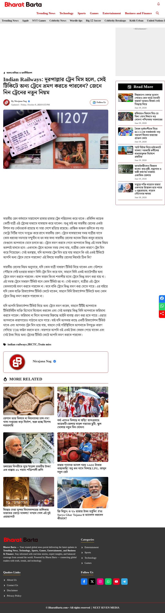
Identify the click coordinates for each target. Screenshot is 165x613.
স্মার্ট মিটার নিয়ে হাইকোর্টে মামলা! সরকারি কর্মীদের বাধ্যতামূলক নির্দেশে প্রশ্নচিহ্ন (148, 152)
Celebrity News (57, 21)
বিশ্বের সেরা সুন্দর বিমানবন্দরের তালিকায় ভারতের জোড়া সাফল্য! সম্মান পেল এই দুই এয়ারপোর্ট (26, 513)
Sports (82, 13)
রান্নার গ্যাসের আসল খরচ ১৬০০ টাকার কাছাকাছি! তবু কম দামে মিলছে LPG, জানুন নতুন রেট (81, 468)
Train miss (44, 344)
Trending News (45, 13)
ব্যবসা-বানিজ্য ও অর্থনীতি (17, 73)
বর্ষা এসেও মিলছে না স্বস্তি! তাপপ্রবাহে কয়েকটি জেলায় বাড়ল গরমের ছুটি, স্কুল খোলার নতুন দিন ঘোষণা (79, 424)
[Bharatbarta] (23, 4)
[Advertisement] (56, 48)
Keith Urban (136, 21)
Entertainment (112, 13)
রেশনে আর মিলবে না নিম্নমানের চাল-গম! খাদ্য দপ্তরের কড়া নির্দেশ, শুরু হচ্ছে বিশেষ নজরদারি (27, 422)
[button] (157, 13)
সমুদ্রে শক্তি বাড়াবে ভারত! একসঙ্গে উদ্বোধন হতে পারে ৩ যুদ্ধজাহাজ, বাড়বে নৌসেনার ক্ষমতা (148, 189)
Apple (25, 21)
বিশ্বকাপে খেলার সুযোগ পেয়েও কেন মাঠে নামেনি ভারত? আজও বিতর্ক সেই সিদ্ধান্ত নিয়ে (147, 99)
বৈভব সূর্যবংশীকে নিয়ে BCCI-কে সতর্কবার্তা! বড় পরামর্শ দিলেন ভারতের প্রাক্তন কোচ (147, 133)
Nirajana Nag (20, 101)
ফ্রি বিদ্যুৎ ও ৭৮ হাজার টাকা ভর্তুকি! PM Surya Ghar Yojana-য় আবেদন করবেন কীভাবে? (80, 515)
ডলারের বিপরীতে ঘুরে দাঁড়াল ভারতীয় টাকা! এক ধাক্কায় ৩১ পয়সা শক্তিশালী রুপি (27, 468)
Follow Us (101, 102)
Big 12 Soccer (93, 21)
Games (94, 13)
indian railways (17, 344)
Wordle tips (76, 21)
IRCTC (32, 344)
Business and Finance (138, 13)
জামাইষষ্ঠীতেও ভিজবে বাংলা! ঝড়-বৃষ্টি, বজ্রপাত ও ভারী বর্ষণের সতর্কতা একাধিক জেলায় (148, 170)
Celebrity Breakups (115, 21)
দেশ (30, 73)
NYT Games (39, 21)
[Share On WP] (162, 306)
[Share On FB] (162, 299)
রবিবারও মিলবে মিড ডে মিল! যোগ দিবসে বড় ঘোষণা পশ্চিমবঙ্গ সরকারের (148, 117)
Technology (66, 13)
